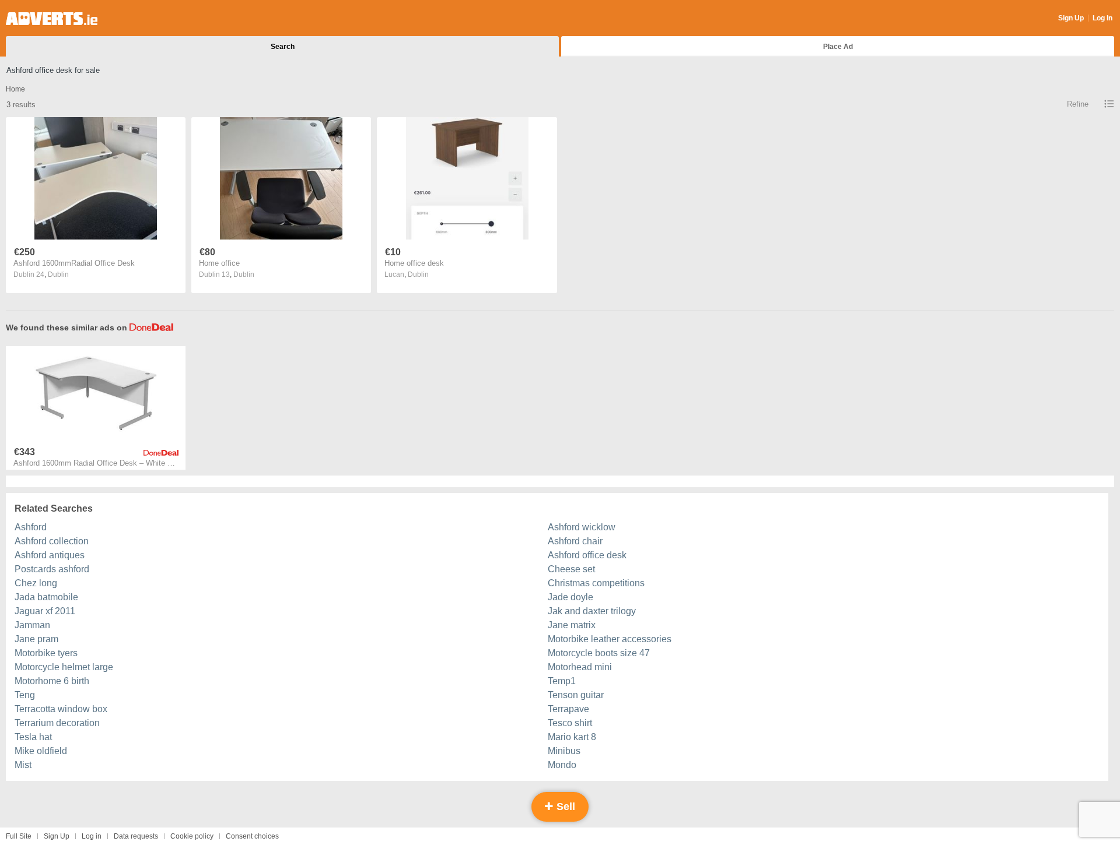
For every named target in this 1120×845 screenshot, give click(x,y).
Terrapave (568, 709)
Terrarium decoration (57, 723)
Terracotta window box (61, 709)
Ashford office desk (587, 555)
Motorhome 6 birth (52, 681)
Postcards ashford (52, 569)
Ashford (31, 527)
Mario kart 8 (572, 737)
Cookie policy (192, 836)
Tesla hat (33, 737)
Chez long (36, 583)
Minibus (564, 751)
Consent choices (252, 836)
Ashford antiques (50, 555)
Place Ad (838, 47)
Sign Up (1071, 18)
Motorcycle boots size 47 (599, 653)
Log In (1102, 18)
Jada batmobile (46, 597)
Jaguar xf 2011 (45, 611)
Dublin (58, 274)
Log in (92, 836)
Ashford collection (52, 541)
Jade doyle (570, 597)
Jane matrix (572, 625)
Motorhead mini (580, 667)
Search (283, 47)
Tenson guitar (576, 695)
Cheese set (571, 569)
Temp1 (562, 681)
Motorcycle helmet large (64, 667)
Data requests (136, 836)
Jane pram (36, 639)
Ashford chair (575, 541)
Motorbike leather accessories (609, 639)
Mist (23, 765)
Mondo (562, 765)
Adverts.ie (51, 18)
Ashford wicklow (581, 527)
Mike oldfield (41, 751)
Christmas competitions (596, 583)
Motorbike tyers (46, 653)
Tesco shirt (570, 723)
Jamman (32, 625)
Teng (25, 695)
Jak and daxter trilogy (592, 611)
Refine (1077, 104)
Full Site (19, 836)
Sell (564, 806)
